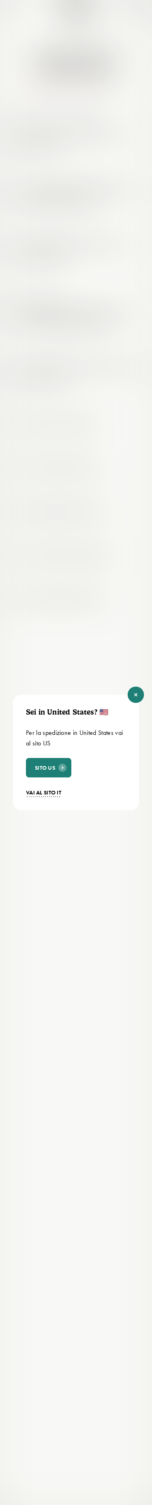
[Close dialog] (136, 695)
